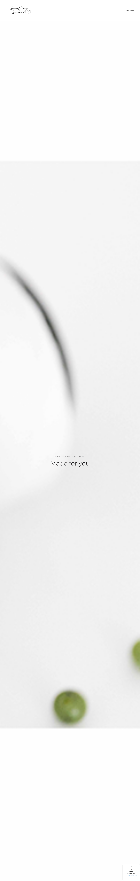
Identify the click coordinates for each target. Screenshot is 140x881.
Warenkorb (131, 874)
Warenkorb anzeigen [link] (131, 876)
